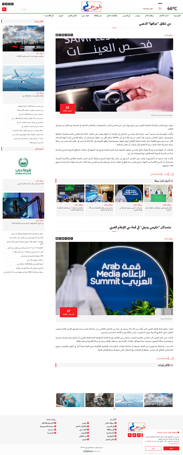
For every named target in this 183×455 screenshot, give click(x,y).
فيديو (61, 15)
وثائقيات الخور (112, 15)
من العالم (83, 436)
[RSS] (3, 4)
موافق (171, 448)
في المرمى (126, 15)
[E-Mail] (57, 35)
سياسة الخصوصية (174, 443)
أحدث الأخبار (163, 15)
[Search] (4, 9)
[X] (12, 4)
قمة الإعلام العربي (162, 358)
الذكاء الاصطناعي (155, 174)
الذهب (166, 174)
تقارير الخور (72, 15)
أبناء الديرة (110, 433)
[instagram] (60, 35)
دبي (171, 174)
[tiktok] (6, 4)
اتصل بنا (50, 433)
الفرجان (84, 433)
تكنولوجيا (110, 436)
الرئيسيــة (177, 15)
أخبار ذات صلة (162, 181)
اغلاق (153, 448)
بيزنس (137, 15)
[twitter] (65, 35)
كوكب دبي (85, 15)
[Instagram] (9, 4)
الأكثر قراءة (164, 365)
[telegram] (63, 35)
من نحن (51, 429)
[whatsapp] (71, 35)
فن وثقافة (97, 15)
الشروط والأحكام (151, 441)
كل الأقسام (50, 15)
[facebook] (68, 35)
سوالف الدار (149, 15)
